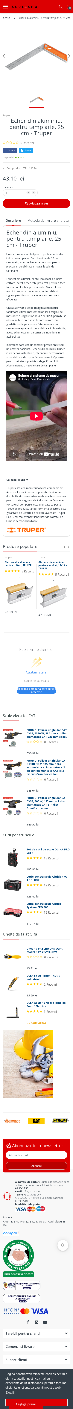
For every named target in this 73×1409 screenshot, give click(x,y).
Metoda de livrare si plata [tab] (48, 220)
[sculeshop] (26, 6)
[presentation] (64, 547)
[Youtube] (45, 1322)
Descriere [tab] (13, 220)
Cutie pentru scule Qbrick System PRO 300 (44, 905)
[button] (62, 1245)
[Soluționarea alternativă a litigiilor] (21, 1285)
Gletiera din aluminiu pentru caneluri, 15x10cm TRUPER (53, 565)
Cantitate (8, 187)
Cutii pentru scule (18, 834)
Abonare (36, 1166)
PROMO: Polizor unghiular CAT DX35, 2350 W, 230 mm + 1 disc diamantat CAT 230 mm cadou (47, 733)
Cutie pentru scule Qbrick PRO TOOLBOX (47, 878)
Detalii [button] (10, 1392)
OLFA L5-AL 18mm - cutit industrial (43, 977)
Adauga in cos (38, 203)
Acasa (6, 18)
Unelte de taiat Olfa (20, 934)
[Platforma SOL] (21, 1298)
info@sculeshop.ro (33, 1191)
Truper (6, 115)
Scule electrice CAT (19, 715)
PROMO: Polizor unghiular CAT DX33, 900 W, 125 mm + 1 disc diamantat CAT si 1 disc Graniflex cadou (47, 803)
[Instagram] (36, 1322)
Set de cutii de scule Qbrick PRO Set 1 (48, 851)
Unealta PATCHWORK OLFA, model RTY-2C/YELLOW (45, 950)
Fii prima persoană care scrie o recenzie (36, 690)
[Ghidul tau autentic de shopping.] (11, 1233)
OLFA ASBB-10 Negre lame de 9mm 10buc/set (46, 1004)
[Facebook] (28, 1322)
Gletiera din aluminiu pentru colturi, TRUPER (18, 564)
